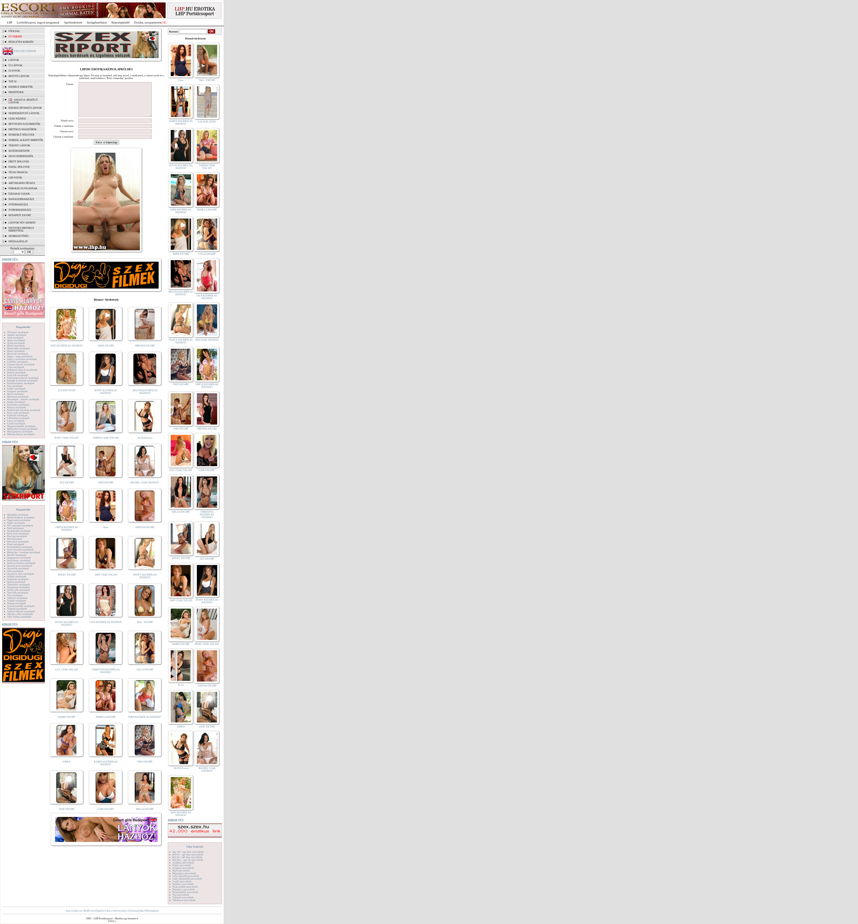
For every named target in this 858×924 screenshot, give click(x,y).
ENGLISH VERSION (25, 51)
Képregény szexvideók (184, 873)
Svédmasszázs (18, 204)
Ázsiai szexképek (16, 343)
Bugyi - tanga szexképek (20, 356)
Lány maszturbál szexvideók (187, 878)
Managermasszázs (21, 199)
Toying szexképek (16, 603)
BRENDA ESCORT (145, 345)
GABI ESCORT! (105, 809)
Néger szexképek (16, 522)
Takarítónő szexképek (18, 584)
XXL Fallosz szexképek (19, 616)
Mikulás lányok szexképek (21, 434)
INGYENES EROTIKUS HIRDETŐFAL (21, 229)
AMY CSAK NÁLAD (106, 574)
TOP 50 (12, 81)
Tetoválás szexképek (17, 592)
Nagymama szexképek (18, 520)
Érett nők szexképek (17, 375)
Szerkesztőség (136, 910)
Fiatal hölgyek (19, 167)
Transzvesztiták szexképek (20, 606)
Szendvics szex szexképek (20, 573)
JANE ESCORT (67, 809)
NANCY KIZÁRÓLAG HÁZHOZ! (145, 576)
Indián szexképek (16, 402)
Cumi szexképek (15, 367)
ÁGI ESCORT (67, 482)
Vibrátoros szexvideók (184, 900)
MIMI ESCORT (106, 345)
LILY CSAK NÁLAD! (66, 669)
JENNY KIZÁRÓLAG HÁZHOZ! (105, 391)
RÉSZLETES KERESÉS (21, 41)
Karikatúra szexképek (18, 404)
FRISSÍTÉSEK (16, 92)
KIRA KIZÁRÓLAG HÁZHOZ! (144, 717)
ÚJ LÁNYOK (15, 65)
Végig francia (18, 172)
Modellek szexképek (17, 514)
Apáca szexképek (16, 340)
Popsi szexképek (15, 544)
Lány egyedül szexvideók (185, 876)
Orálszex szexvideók (183, 884)
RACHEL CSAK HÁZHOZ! (144, 482)
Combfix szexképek (17, 361)
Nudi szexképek (15, 528)
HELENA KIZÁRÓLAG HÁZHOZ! (145, 391)
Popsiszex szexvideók (183, 889)
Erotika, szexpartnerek (147, 22)
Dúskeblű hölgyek (21, 134)
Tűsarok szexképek (17, 608)
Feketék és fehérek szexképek (22, 380)
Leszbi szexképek (16, 423)
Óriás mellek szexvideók (185, 886)
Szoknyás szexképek (17, 579)
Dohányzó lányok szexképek (22, 369)
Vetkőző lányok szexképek (21, 611)
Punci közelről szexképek (20, 549)
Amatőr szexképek (16, 334)
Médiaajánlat (151, 910)
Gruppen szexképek (17, 391)
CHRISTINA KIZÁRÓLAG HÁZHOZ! (106, 670)
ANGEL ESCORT (67, 574)
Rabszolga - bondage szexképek (23, 552)
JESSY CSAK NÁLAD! (67, 437)
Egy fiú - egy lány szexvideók (188, 851)
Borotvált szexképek (17, 353)
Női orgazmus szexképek (20, 525)
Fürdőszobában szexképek (20, 383)
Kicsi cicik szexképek (18, 412)
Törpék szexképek (16, 600)
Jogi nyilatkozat (74, 910)
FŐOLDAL (14, 31)
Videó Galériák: (195, 846)
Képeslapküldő (120, 22)
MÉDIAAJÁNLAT (18, 241)
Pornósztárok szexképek (19, 547)
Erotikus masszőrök (22, 129)
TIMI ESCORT (106, 482)
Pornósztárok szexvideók (185, 892)
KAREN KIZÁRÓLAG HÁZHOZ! (106, 763)
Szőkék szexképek (16, 576)
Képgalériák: (23, 327)
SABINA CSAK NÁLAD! (106, 437)
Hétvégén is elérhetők (24, 124)
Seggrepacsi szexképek (19, 557)
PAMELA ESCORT (106, 717)
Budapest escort (19, 215)
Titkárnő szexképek (17, 598)
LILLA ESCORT (145, 669)
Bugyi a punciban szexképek (22, 359)
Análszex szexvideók (183, 862)
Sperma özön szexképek (19, 565)
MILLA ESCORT (145, 809)
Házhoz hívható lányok (25, 107)
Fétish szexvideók (181, 865)
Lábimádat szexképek (18, 418)
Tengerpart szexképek (18, 587)
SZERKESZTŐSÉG (18, 236)
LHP (9, 22)
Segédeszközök (19, 150)
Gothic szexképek (16, 388)
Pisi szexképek (14, 538)
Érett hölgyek (18, 161)
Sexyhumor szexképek (19, 560)
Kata (105, 527)
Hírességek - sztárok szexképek (23, 399)
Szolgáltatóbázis (97, 22)
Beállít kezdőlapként (94, 910)
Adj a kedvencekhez (116, 910)
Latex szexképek (15, 420)
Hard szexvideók (181, 870)
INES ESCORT (145, 761)
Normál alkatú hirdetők (25, 140)
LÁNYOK (13, 60)
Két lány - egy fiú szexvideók (187, 859)
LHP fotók (15, 177)
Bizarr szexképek (16, 351)
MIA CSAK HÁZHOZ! (207, 339)
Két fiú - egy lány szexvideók (187, 854)
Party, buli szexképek (18, 533)
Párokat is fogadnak (22, 188)
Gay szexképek (15, 385)
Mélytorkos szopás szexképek (22, 428)
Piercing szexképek (17, 536)
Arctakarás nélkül (22, 183)
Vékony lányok (19, 145)
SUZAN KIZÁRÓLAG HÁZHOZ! (66, 623)
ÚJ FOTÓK (14, 70)
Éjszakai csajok (19, 193)
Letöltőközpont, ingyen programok (38, 22)
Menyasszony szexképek (20, 431)
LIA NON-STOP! (67, 390)
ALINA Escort (145, 437)
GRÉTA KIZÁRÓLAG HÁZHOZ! (66, 528)
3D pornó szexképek (18, 332)
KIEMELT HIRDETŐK (20, 86)
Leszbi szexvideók (181, 881)
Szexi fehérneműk (20, 156)
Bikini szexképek (16, 345)
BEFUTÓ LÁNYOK (18, 76)
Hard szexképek (15, 394)
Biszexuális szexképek (18, 348)
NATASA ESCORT (145, 527)
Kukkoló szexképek (17, 415)
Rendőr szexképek (16, 555)
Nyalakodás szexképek (19, 530)
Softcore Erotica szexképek (21, 563)
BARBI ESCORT (66, 717)
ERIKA (67, 761)
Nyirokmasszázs (19, 209)
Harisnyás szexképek (18, 396)
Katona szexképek (16, 407)
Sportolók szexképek (18, 568)
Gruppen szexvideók (183, 868)
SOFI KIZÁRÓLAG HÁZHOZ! (66, 345)
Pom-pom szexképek (18, 541)
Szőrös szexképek (16, 581)
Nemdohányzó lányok (23, 113)
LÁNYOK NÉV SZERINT (22, 222)
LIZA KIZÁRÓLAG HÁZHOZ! (106, 622)
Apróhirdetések (73, 22)
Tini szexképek (15, 595)
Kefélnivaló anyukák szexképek (23, 410)
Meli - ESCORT (145, 622)
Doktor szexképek (16, 372)
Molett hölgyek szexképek (20, 517)
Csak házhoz (17, 118)
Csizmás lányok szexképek (21, 364)
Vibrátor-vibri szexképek (20, 614)
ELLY (181, 685)
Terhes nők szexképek (18, 589)
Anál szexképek (15, 337)
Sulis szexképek (15, 571)
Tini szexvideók (180, 894)
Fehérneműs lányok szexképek (23, 377)
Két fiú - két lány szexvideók (187, 857)
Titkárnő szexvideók (183, 897)
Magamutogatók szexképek (21, 426)
